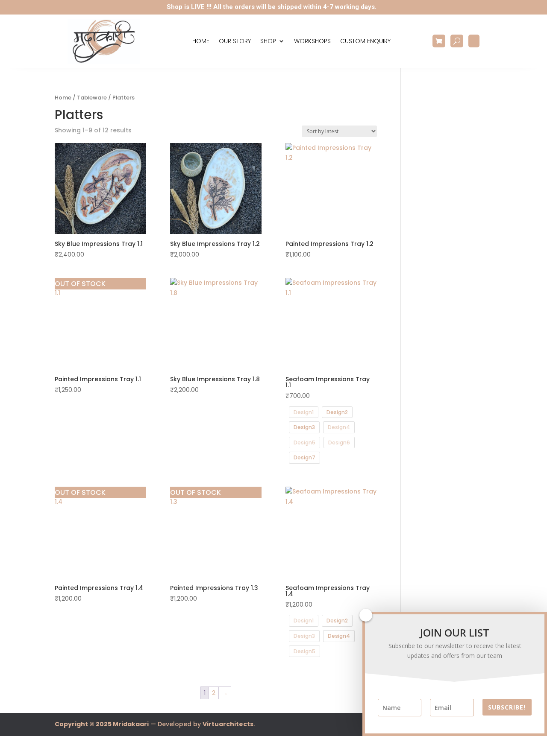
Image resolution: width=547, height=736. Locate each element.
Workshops (312, 41)
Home (200, 41)
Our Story (235, 41)
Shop (268, 41)
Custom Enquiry (365, 41)
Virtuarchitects (228, 724)
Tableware (92, 97)
